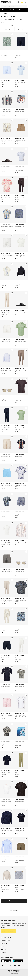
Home (5, 13)
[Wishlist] (18, 2)
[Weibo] (19, 966)
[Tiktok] (11, 966)
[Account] (15, 2)
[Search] (3, 6)
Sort (19, 29)
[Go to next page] (25, 906)
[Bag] (22, 2)
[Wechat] (15, 966)
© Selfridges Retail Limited (14, 973)
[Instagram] (6, 966)
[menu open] (25, 2)
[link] (7, 54)
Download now (22, 10)
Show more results (14, 901)
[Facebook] (2, 966)
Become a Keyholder (7, 931)
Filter (6, 29)
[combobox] (15, 6)
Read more (4, 22)
